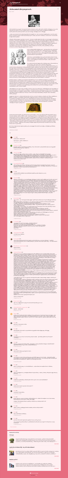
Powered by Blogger (34, 473)
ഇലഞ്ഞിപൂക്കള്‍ (17, 145)
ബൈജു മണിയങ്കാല (17, 252)
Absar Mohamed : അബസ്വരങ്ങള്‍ (20, 245)
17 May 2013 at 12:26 (17, 142)
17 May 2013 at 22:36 (17, 229)
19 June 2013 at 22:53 (17, 346)
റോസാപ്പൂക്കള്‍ (16, 238)
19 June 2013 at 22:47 (17, 339)
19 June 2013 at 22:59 (17, 367)
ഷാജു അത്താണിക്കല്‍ (18, 232)
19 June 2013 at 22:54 (17, 352)
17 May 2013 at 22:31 (17, 218)
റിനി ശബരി (16, 177)
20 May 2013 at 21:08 (17, 319)
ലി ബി (15, 137)
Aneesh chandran (17, 301)
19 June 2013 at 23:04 (17, 387)
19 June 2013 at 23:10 (17, 409)
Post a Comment (13, 426)
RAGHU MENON (16, 198)
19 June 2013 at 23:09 (17, 402)
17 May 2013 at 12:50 (17, 149)
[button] (58, 9)
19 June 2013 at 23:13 (17, 424)
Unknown (15, 313)
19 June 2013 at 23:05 (17, 393)
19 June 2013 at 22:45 (17, 332)
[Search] (60, 2)
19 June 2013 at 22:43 (17, 325)
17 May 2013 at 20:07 (17, 195)
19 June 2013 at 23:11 (17, 415)
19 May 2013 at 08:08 (17, 249)
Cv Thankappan (16, 221)
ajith (14, 171)
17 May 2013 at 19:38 (17, 174)
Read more (56, 443)
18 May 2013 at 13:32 (17, 235)
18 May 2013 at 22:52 (17, 242)
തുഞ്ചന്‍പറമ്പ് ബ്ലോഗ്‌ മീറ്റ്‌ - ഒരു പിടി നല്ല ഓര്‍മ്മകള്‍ (21, 447)
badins (36, 475)
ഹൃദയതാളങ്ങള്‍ (15, 2)
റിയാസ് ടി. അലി (17, 152)
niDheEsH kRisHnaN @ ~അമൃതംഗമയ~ (21, 307)
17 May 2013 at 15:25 (17, 168)
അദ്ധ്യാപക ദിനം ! (13, 459)
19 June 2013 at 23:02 (17, 381)
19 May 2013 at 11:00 (17, 298)
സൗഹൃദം (11, 435)
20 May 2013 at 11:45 (17, 310)
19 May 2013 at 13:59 (17, 304)
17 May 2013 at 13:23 (17, 160)
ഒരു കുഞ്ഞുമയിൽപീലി (18, 163)
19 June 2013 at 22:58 (17, 361)
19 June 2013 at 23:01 (17, 375)
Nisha (15, 322)
